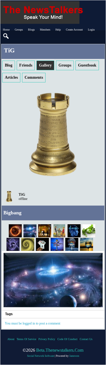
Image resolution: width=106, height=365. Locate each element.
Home (6, 29)
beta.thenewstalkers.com (59, 350)
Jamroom (74, 356)
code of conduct (67, 339)
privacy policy (46, 339)
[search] (6, 36)
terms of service (26, 339)
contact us (86, 339)
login (91, 29)
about (10, 339)
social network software (40, 356)
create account (74, 29)
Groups (19, 29)
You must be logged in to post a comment (32, 323)
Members (45, 29)
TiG (22, 194)
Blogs (31, 29)
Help (58, 29)
